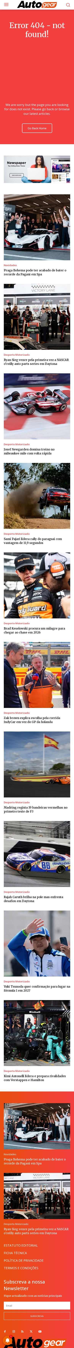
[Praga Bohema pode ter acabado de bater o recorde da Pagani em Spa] (37, 227)
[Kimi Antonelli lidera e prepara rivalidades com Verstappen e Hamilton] (37, 1033)
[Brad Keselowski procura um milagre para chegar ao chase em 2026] (37, 585)
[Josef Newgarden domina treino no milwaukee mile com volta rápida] (37, 406)
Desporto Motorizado (17, 355)
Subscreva (37, 1316)
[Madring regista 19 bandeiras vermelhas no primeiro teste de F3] (37, 764)
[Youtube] (39, 1331)
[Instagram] (13, 1331)
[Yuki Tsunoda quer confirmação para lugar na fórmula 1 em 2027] (37, 944)
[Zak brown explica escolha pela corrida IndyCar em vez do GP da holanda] (37, 675)
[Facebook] (5, 1331)
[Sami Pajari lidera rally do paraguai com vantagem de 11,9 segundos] (37, 496)
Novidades (10, 265)
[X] (31, 1331)
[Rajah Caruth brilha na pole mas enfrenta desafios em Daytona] (37, 854)
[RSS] (22, 1331)
